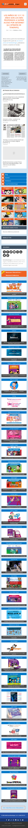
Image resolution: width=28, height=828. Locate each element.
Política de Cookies (6, 825)
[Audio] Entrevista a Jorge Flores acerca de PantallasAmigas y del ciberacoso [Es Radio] (12, 163)
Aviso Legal (7, 823)
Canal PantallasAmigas (11, 184)
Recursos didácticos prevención (11, 232)
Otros (20, 30)
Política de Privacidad (17, 823)
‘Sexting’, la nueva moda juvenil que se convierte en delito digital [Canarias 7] (13, 141)
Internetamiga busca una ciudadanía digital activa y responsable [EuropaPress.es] (13, 98)
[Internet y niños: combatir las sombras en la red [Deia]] (14, 110)
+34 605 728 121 (21, 815)
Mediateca (15, 30)
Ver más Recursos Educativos (13, 808)
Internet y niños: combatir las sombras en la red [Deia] (11, 119)
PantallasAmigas (7, 260)
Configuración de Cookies (18, 825)
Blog (6, 174)
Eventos (7, 178)
